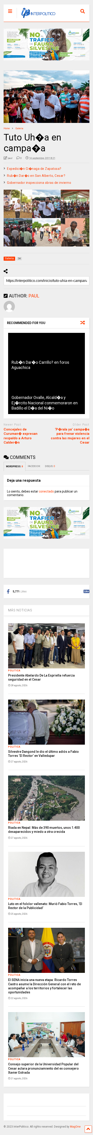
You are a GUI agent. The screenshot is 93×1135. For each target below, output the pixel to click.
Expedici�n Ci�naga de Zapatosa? (34, 168)
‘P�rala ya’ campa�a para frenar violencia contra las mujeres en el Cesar (70, 436)
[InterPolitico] (36, 18)
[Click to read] (46, 353)
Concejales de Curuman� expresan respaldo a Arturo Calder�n (20, 436)
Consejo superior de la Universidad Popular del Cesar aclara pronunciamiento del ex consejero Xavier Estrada (43, 1068)
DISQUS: (50, 466)
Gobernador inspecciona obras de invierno (39, 182)
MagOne (75, 1126)
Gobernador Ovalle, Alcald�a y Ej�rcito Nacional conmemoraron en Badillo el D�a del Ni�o (45, 402)
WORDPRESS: (14, 466)
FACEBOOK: (34, 466)
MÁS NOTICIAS (20, 610)
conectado (46, 491)
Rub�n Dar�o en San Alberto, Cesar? (36, 175)
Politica (14, 670)
